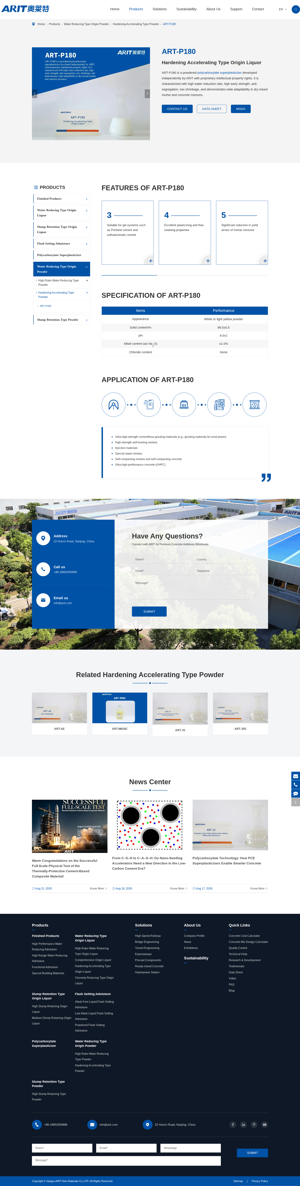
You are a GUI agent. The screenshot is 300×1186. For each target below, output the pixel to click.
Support (236, 9)
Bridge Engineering (147, 941)
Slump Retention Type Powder (57, 319)
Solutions (160, 9)
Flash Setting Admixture (53, 243)
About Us (213, 9)
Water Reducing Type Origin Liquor (56, 212)
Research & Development (245, 960)
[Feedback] (295, 793)
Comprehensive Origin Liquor (93, 960)
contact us (177, 109)
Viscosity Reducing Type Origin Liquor (94, 980)
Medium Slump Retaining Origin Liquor (51, 1020)
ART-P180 (169, 24)
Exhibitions (191, 948)
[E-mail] (295, 776)
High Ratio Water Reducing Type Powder (58, 282)
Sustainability (186, 9)
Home (114, 9)
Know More (98, 888)
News (187, 941)
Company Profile (194, 935)
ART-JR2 (240, 728)
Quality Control (238, 948)
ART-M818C (120, 728)
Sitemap (238, 1181)
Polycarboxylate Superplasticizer (59, 255)
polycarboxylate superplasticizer (219, 72)
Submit (149, 611)
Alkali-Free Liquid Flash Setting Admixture (94, 1004)
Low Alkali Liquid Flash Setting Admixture (94, 1016)
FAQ (231, 984)
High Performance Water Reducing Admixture (47, 946)
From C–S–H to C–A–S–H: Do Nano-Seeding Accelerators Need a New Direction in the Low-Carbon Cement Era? (149, 863)
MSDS (240, 109)
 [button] (34, 94)
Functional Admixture (45, 967)
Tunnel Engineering (147, 948)
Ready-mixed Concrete (149, 966)
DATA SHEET (211, 109)
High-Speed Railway (148, 935)
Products (136, 9)
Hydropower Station (147, 972)
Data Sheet (236, 972)
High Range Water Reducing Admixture (49, 958)
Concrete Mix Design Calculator (248, 941)
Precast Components (148, 960)
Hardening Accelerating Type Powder (136, 24)
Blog (232, 990)
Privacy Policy (260, 1181)
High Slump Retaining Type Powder (49, 1096)
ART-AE (59, 728)
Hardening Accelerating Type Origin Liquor (93, 969)
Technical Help (238, 954)
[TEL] (295, 784)
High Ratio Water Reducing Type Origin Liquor (92, 951)
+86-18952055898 (65, 572)
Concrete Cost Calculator (244, 935)
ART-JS (180, 730)
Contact (258, 9)
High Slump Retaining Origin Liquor (49, 1009)
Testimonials (236, 966)
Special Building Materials (48, 973)
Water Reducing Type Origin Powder (86, 24)
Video (232, 978)
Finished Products (49, 198)
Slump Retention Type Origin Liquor (57, 229)
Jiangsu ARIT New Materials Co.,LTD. (68, 1181)
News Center (150, 782)
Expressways (143, 954)
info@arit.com (63, 603)
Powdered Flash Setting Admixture (90, 1028)
